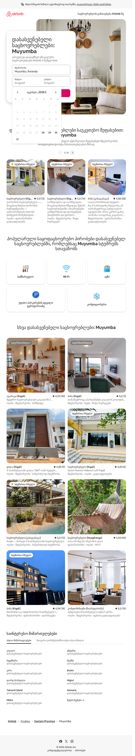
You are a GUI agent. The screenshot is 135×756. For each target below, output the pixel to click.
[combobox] (41, 71)
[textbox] (27, 83)
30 (56, 132)
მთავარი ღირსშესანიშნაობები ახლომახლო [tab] (60, 640)
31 (17, 139)
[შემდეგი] (72, 152)
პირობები (80, 750)
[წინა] (60, 152)
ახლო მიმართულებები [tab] (19, 640)
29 (49, 132)
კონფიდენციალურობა (59, 750)
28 (43, 132)
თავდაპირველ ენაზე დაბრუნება (94, 4)
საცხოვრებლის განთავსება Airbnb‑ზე (101, 13)
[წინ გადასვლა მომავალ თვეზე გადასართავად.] (56, 92)
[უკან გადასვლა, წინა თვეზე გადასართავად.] (18, 92)
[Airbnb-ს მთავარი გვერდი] (15, 14)
